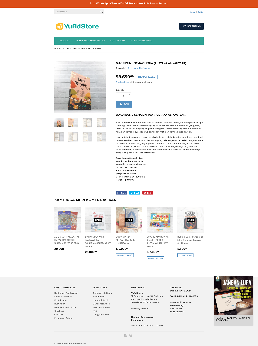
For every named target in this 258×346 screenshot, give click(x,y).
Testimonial (99, 296)
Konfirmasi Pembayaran (90, 40)
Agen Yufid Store (101, 307)
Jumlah (120, 90)
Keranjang (194, 26)
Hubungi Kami (100, 300)
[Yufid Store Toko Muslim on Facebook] (125, 335)
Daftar (201, 12)
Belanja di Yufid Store (65, 307)
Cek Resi (58, 314)
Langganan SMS (101, 314)
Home (57, 48)
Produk (64, 40)
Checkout (59, 311)
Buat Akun (59, 304)
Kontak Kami (117, 40)
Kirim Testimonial (141, 40)
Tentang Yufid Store (102, 293)
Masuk (192, 12)
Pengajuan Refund (63, 318)
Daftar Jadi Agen (101, 304)
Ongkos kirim (122, 82)
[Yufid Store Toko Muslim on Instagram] (130, 335)
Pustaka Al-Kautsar (140, 68)
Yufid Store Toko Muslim (74, 343)
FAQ (95, 311)
